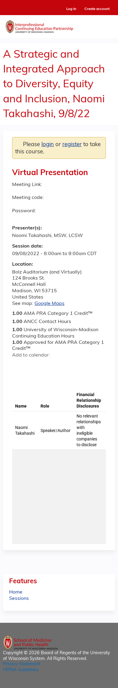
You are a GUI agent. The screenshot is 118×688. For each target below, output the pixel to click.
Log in (71, 9)
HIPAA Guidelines (20, 670)
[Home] (59, 25)
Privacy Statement (21, 664)
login (47, 145)
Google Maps (49, 303)
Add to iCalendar (45, 366)
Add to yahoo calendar (32, 366)
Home (15, 592)
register (72, 145)
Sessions (19, 598)
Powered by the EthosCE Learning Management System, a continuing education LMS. (93, 683)
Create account (97, 9)
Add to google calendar (18, 366)
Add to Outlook (60, 366)
